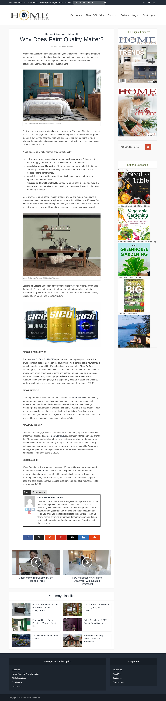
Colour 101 (73, 34)
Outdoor (75, 15)
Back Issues (33, 3)
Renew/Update (45, 3)
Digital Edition (17, 686)
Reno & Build (94, 15)
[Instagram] (33, 509)
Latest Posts (40, 492)
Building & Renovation (55, 34)
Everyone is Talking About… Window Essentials (93, 638)
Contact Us (117, 678)
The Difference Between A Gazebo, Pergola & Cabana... (96, 607)
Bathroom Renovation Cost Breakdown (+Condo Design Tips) (45, 607)
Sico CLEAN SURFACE (42, 359)
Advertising (117, 670)
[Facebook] (29, 509)
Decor (111, 15)
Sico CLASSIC (42, 471)
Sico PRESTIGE (76, 398)
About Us (116, 674)
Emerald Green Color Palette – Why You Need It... (44, 623)
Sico (73, 286)
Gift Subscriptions (19, 678)
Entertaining (128, 15)
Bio (27, 492)
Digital (54, 3)
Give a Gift (22, 3)
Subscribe (13, 3)
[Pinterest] (29, 512)
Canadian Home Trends (63, 47)
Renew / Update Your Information (25, 674)
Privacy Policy (118, 682)
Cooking (148, 15)
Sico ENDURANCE (55, 436)
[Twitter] (26, 509)
